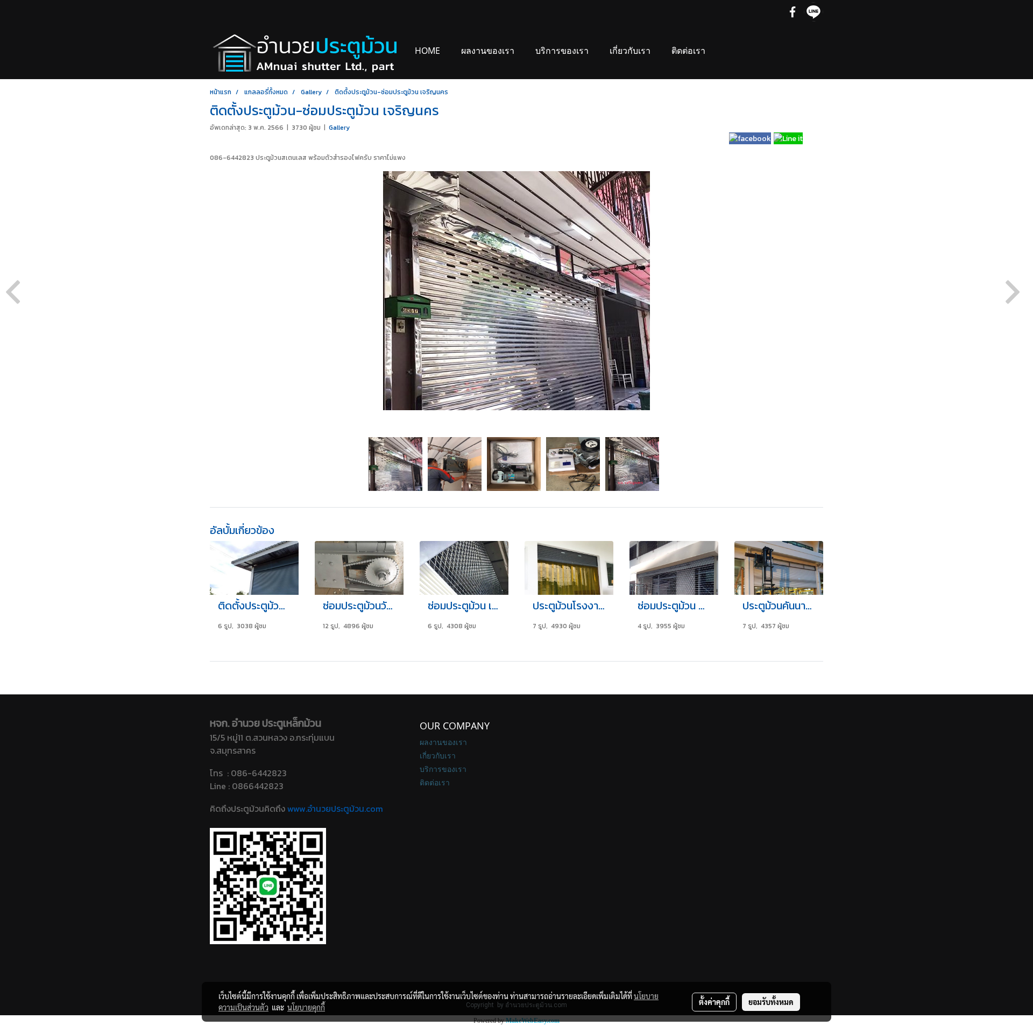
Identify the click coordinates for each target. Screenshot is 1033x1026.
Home (427, 51)
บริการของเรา (562, 51)
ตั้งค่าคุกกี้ (714, 1002)
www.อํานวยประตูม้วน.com (335, 808)
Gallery (339, 127)
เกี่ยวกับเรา (630, 51)
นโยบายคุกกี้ (306, 1007)
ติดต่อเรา (688, 51)
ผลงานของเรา (487, 51)
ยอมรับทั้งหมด (771, 1002)
